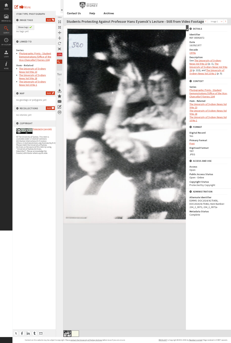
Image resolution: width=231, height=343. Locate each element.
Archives (109, 13)
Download (59, 90)
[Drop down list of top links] (216, 2)
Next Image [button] (225, 21)
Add (49, 19)
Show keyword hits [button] (59, 80)
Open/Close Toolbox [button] (61, 6)
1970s (192, 53)
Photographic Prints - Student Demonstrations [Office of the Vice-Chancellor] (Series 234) (35, 57)
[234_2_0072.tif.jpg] (67, 333)
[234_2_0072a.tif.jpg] (75, 334)
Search (6, 33)
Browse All (6, 21)
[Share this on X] (16, 331)
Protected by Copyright (42, 129)
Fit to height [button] (59, 38)
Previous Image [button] (206, 21)
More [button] (6, 68)
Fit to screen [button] (59, 27)
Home (6, 9)
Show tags (23, 27)
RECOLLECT (163, 340)
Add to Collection (59, 96)
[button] (59, 62)
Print (192, 143)
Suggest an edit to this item (16, 7)
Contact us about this (59, 101)
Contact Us (74, 13)
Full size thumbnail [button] (59, 22)
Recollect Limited (195, 340)
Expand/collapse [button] (187, 28)
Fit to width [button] (59, 32)
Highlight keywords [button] (59, 85)
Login (6, 56)
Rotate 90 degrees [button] (59, 43)
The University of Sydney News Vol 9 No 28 (32, 76)
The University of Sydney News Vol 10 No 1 (32, 83)
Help (92, 13)
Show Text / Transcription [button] (59, 74)
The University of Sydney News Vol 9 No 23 (32, 70)
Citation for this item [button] (59, 112)
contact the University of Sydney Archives (86, 340)
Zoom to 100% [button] (59, 49)
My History (6, 45)
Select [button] (221, 21)
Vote (25, 7)
